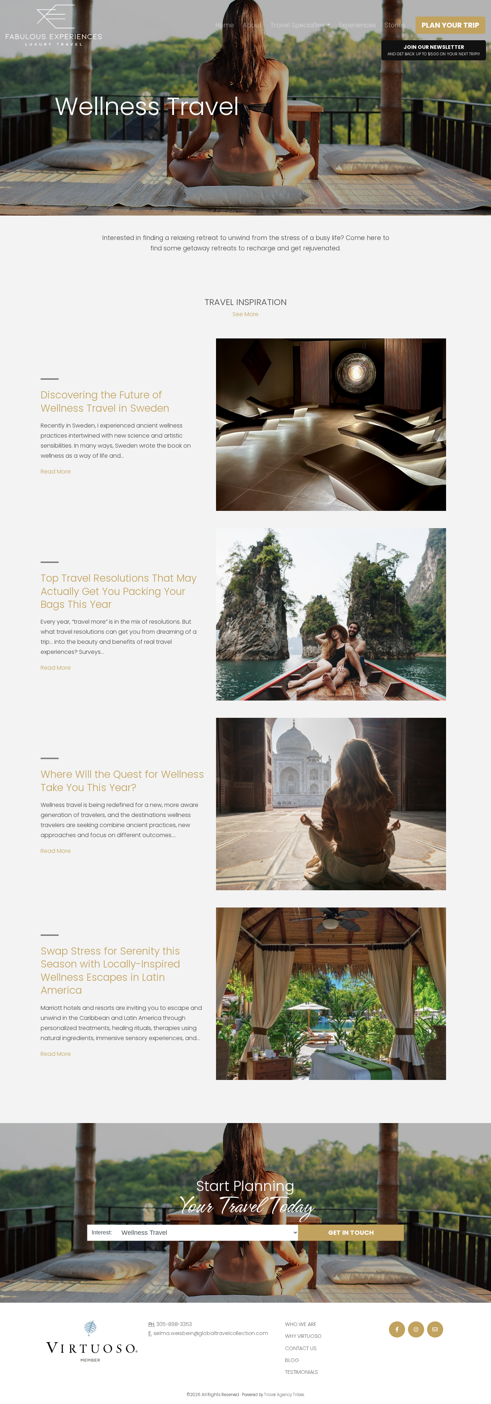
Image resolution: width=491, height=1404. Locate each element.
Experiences (357, 24)
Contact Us (301, 1348)
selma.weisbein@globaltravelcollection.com (210, 1333)
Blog (292, 1360)
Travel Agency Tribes (284, 1395)
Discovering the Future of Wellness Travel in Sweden (105, 401)
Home (224, 24)
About (252, 24)
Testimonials (301, 1372)
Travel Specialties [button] (297, 24)
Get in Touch (351, 1232)
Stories (395, 24)
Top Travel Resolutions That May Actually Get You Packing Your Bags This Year (119, 591)
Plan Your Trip (450, 25)
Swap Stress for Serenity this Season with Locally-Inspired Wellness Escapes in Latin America (110, 970)
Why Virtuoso (303, 1336)
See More (245, 314)
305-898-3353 (174, 1324)
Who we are (300, 1324)
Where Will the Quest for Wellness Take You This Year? (122, 780)
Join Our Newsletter (433, 50)
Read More (56, 471)
